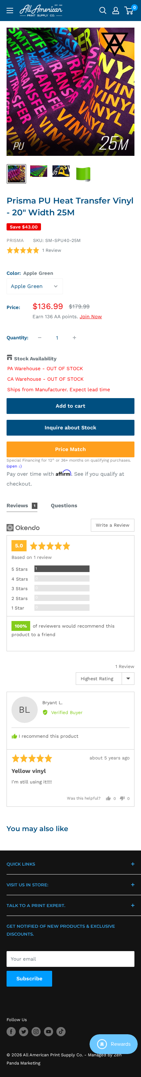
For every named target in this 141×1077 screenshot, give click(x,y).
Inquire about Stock (70, 427)
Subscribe (29, 978)
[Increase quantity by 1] (74, 338)
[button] (34, 250)
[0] (129, 10)
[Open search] (103, 10)
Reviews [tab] (21, 505)
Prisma (15, 240)
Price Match (70, 449)
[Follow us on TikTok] (61, 1031)
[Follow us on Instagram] (36, 1031)
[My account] (115, 10)
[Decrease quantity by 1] (40, 338)
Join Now (91, 317)
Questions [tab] (64, 505)
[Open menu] (10, 10)
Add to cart (70, 406)
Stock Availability (35, 359)
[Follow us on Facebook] (11, 1031)
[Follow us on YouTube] (48, 1031)
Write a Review (113, 525)
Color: (30, 273)
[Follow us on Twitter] (23, 1031)
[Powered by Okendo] (23, 528)
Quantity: (18, 338)
